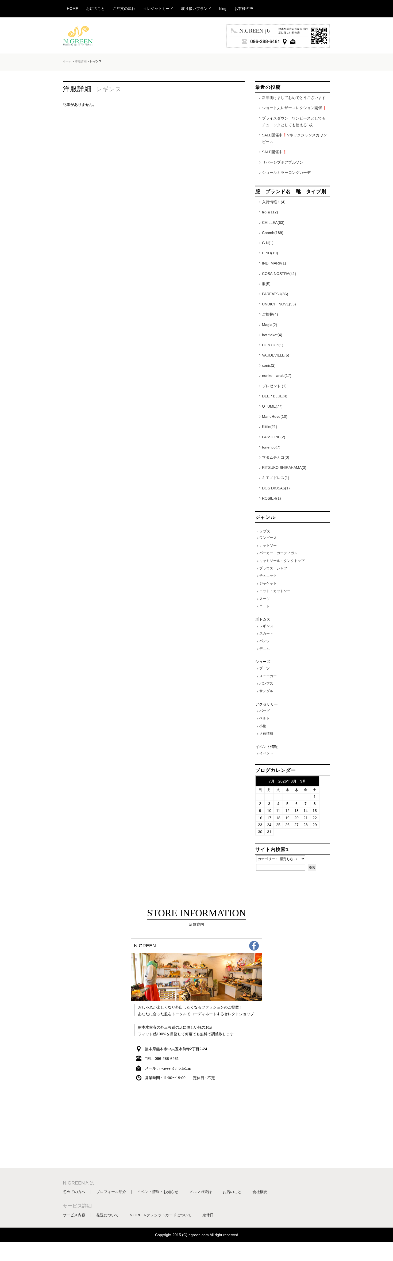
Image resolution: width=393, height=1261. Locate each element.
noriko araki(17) (276, 375)
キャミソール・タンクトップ (282, 561)
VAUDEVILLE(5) (275, 355)
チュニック (268, 576)
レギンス (266, 626)
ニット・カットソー (275, 591)
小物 (262, 726)
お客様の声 (243, 8)
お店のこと (95, 8)
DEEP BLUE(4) (274, 396)
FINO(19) (270, 253)
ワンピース (268, 538)
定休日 (208, 1215)
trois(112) (270, 212)
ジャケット (268, 583)
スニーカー (268, 676)
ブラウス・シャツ (273, 568)
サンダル (266, 691)
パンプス (266, 683)
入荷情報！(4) (274, 202)
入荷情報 (266, 733)
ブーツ (264, 668)
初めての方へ (74, 1192)
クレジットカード (158, 8)
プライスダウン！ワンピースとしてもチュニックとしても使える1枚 (294, 121)
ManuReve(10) (274, 416)
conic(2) (269, 365)
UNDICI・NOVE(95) (279, 304)
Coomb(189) (272, 233)
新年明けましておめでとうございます (294, 97)
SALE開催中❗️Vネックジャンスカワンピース (294, 138)
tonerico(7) (271, 447)
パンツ (264, 641)
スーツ (264, 599)
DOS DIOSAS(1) (276, 488)
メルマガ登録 (200, 1192)
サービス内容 (74, 1215)
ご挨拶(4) (270, 314)
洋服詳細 (81, 61)
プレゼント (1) (274, 386)
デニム (264, 649)
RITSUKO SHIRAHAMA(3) (284, 467)
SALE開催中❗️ (274, 152)
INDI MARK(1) (274, 263)
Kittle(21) (269, 426)
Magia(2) (269, 325)
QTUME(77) (272, 406)
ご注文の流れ (124, 8)
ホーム (67, 61)
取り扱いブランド (196, 8)
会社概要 (259, 1192)
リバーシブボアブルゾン (282, 162)
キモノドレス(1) (275, 478)
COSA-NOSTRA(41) (279, 273)
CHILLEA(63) (273, 222)
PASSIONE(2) (273, 437)
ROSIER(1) (271, 498)
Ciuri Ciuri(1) (272, 345)
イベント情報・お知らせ (157, 1192)
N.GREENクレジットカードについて (160, 1215)
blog (222, 8)
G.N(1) (267, 243)
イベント (266, 753)
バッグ (264, 711)
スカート (266, 633)
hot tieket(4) (272, 335)
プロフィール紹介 (111, 1192)
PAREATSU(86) (275, 294)
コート (264, 606)
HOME (72, 8)
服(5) (266, 284)
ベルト (264, 718)
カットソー (268, 545)
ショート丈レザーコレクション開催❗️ (294, 108)
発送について (107, 1215)
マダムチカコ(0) (275, 457)
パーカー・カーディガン (278, 553)
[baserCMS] (79, 43)
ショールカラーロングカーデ (286, 172)
